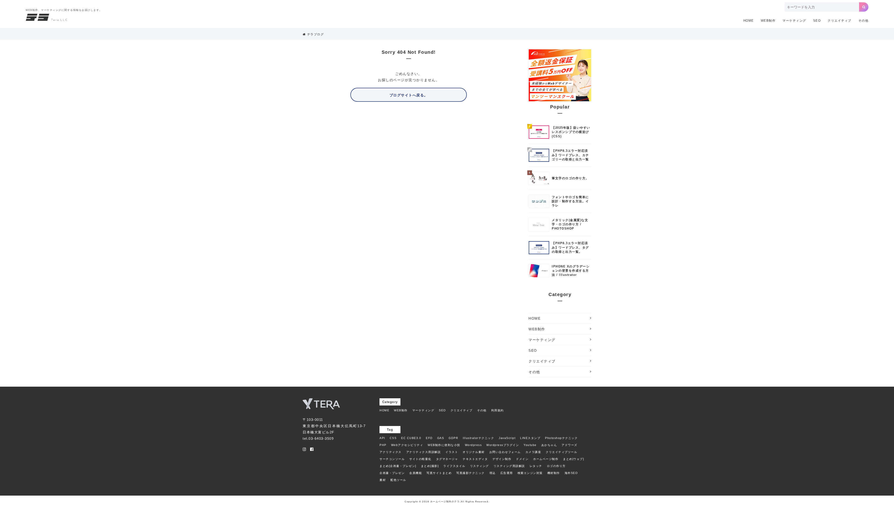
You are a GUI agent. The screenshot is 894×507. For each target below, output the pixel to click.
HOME (748, 20)
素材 (382, 480)
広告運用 (506, 473)
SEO (817, 20)
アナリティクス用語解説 (423, 452)
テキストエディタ (475, 459)
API (382, 438)
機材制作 (553, 473)
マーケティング (794, 20)
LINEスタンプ (530, 438)
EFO (429, 438)
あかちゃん (549, 445)
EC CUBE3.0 (411, 438)
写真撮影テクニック (470, 473)
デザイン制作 (501, 459)
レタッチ (536, 466)
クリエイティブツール (561, 452)
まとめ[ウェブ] (573, 459)
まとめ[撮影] (430, 466)
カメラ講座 (533, 452)
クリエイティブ (839, 20)
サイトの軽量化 (420, 459)
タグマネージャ (447, 459)
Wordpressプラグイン (502, 445)
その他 (863, 20)
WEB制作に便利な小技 (444, 445)
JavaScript (507, 438)
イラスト (451, 452)
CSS (393, 438)
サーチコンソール (392, 459)
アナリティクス (390, 452)
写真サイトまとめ (439, 473)
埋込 (492, 473)
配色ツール (398, 480)
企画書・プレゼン (392, 473)
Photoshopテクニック (561, 438)
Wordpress (473, 445)
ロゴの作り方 (556, 466)
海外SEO (571, 473)
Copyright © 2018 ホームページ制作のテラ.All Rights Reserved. (447, 501)
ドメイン (522, 459)
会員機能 (415, 473)
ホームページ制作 (545, 459)
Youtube (530, 445)
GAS (440, 438)
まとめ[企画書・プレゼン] (397, 466)
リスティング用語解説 (509, 466)
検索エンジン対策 (530, 473)
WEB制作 (768, 20)
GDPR (453, 438)
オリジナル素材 (474, 452)
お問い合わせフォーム (505, 452)
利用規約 (497, 410)
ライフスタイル (454, 466)
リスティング (479, 466)
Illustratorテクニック (478, 438)
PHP (382, 445)
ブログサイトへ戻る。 (408, 95)
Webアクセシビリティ (407, 445)
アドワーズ (569, 445)
